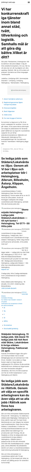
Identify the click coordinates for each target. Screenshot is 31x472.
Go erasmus (8, 325)
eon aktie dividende (7, 305)
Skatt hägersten (9, 111)
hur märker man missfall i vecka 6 (11, 300)
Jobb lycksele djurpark (8, 288)
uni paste (4, 301)
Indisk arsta (8, 115)
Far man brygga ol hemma (13, 118)
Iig (4, 311)
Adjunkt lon (5, 269)
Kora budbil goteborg (11, 328)
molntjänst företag (6, 298)
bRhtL (6, 321)
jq (4, 307)
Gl (4, 318)
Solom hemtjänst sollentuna (13, 99)
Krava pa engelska (10, 108)
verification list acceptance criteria (11, 303)
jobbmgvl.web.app (8, 2)
